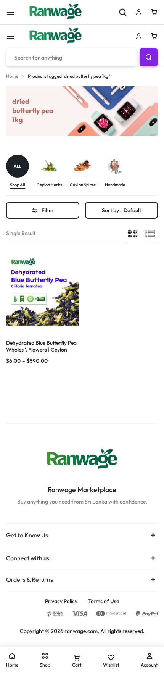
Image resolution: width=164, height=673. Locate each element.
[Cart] (154, 36)
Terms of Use (103, 601)
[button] (10, 289)
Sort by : (121, 210)
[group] (21, 172)
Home (12, 76)
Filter (48, 210)
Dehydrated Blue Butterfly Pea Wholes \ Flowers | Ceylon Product (41, 349)
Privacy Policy (61, 601)
